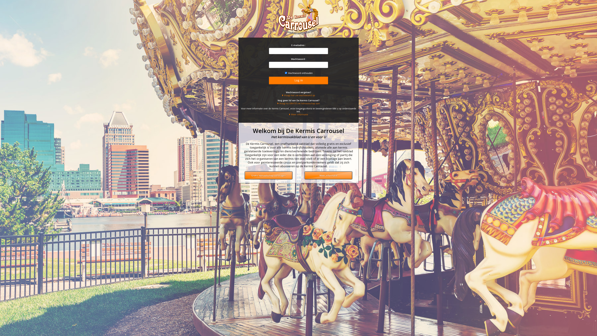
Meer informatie (299, 114)
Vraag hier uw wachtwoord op (299, 95)
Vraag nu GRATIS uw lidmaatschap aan (299, 103)
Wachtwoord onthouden (300, 73)
